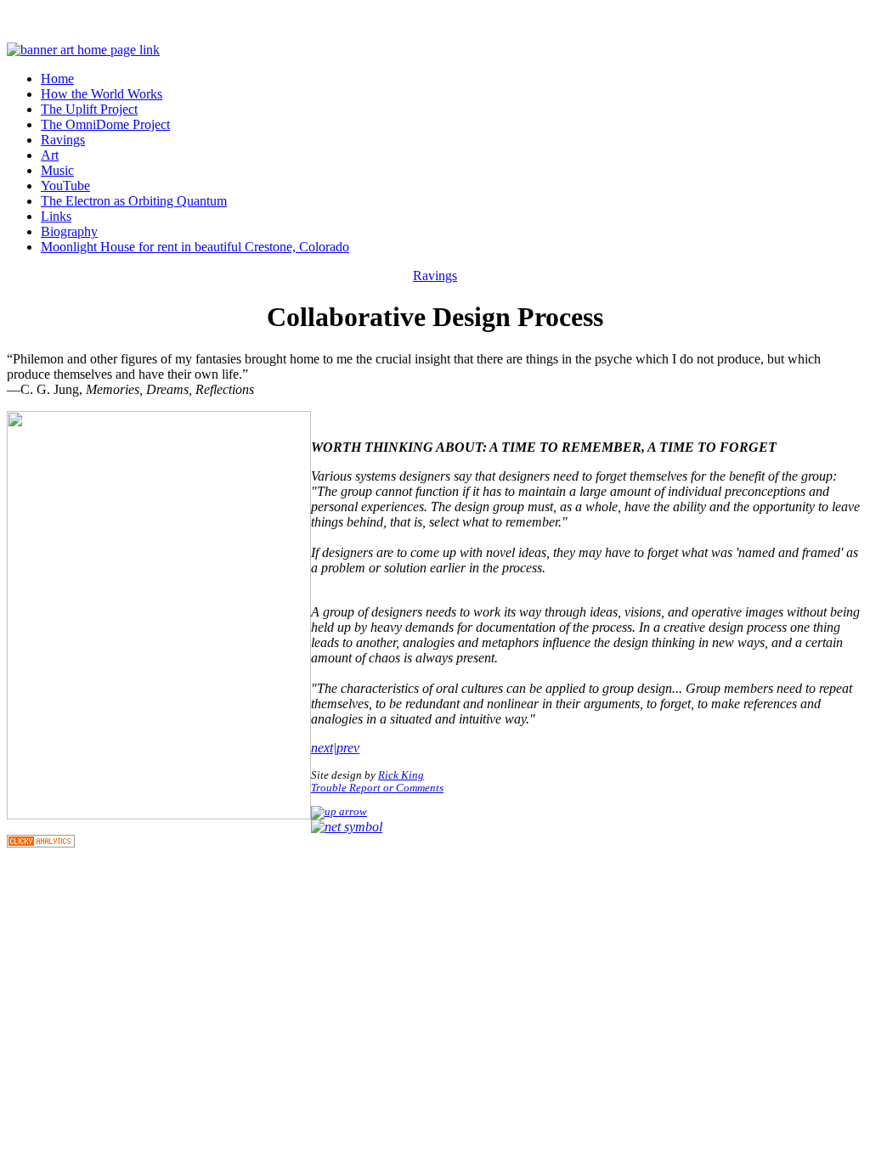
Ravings (63, 139)
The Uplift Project (89, 109)
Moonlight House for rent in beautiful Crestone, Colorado (195, 246)
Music (57, 170)
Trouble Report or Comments (377, 788)
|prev (346, 747)
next (322, 747)
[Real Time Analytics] (41, 843)
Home (57, 78)
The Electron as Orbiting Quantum (134, 201)
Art (50, 155)
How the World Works (101, 94)
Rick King (401, 775)
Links (56, 216)
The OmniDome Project (105, 124)
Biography (69, 231)
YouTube (65, 185)
